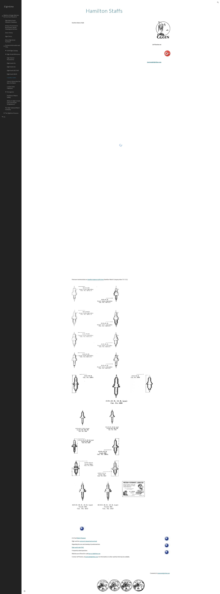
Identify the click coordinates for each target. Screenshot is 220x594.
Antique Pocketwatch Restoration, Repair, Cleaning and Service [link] (11, 27)
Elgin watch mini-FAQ (78, 547)
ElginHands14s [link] (11, 63)
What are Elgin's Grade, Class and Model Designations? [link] (13, 102)
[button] (218, 2)
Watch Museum (81, 538)
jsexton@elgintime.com (91, 557)
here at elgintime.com (94, 553)
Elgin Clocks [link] (8, 36)
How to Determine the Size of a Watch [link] (13, 82)
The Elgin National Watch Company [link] (12, 108)
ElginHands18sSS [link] (12, 74)
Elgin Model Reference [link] (13, 54)
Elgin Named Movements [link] (10, 58)
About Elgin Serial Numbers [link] (10, 40)
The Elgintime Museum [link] (11, 113)
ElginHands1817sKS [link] (13, 70)
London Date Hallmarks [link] (11, 87)
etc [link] (4, 117)
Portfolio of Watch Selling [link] (12, 96)
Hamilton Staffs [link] (11, 77)
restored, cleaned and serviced (88, 541)
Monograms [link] (10, 92)
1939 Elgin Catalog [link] (12, 50)
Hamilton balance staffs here (95, 279)
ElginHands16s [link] (11, 67)
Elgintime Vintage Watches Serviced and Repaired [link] (11, 16)
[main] (104, 10)
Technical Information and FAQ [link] (12, 46)
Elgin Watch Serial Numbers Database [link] (11, 21)
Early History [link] (9, 32)
